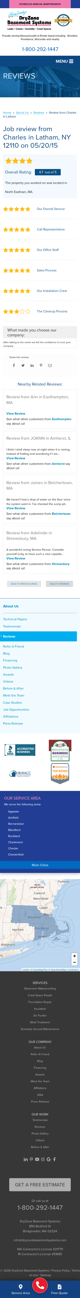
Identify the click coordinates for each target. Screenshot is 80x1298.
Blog (6, 653)
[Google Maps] (48, 1159)
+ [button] (74, 956)
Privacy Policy (60, 1270)
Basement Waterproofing (40, 988)
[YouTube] (37, 1159)
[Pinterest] (31, 1159)
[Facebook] (54, 1159)
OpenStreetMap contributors (65, 969)
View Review (15, 413)
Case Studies (12, 703)
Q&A (40, 1095)
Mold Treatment (40, 1022)
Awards (8, 674)
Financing (10, 660)
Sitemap (45, 1275)
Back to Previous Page (24, 583)
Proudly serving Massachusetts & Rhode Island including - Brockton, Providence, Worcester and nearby (40, 37)
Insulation (40, 1009)
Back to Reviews (59, 583)
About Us (11, 606)
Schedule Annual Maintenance (40, 4)
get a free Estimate (40, 1184)
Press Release (13, 723)
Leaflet (25, 969)
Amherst (58, 463)
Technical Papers (15, 619)
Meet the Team (13, 695)
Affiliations (10, 716)
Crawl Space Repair (40, 995)
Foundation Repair (40, 1002)
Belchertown (61, 513)
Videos (8, 681)
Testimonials (12, 626)
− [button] (74, 962)
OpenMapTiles (40, 969)
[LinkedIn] (25, 1159)
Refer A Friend (13, 646)
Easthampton (61, 419)
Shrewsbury (61, 564)
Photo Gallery (12, 667)
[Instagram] (42, 1159)
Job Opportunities (16, 709)
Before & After (13, 688)
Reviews (9, 636)
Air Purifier (40, 1015)
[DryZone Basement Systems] (40, 1285)
